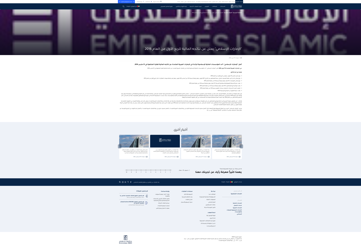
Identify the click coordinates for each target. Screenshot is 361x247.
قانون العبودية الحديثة (209, 207)
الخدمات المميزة (232, 1)
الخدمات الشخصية (239, 1)
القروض (207, 6)
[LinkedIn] (120, 182)
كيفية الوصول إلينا (210, 215)
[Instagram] (122, 182)
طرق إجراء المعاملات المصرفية (207, 220)
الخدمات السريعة (156, 1)
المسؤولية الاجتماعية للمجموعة (207, 196)
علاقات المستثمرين (210, 204)
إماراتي (219, 1)
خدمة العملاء (147, 1)
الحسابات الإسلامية (191, 1)
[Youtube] (125, 182)
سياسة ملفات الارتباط (163, 203)
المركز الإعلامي (211, 202)
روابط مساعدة (165, 191)
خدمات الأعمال (215, 1)
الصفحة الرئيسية (237, 12)
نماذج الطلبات (188, 199)
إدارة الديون (212, 218)
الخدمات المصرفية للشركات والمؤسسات (203, 1)
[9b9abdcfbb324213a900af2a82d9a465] (235, 6)
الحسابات (222, 6)
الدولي (185, 1)
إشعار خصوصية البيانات (163, 205)
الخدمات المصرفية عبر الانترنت (126, 1)
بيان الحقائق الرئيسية (187, 196)
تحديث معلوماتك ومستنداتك (208, 223)
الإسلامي (239, 214)
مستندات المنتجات (187, 191)
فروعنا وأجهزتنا (139, 1)
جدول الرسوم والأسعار (186, 202)
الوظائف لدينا (212, 194)
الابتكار (182, 1)
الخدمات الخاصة (225, 1)
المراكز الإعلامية (228, 12)
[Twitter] (128, 182)
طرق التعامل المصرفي (166, 6)
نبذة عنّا (178, 1)
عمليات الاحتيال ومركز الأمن (162, 208)
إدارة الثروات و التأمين (181, 6)
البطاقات (214, 6)
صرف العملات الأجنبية (196, 6)
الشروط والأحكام (188, 194)
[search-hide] (123, 6)
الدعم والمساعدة (211, 226)
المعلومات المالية (211, 199)
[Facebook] (130, 182)
